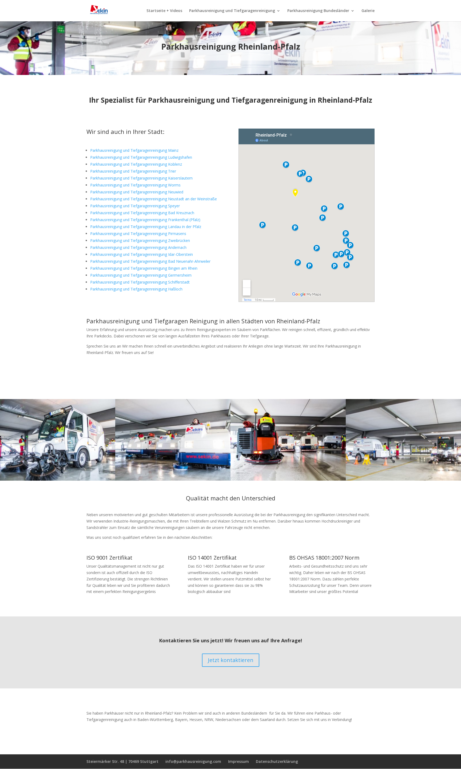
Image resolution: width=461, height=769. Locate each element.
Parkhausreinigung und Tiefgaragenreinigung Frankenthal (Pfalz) (145, 219)
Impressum (238, 761)
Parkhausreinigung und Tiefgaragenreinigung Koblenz (136, 164)
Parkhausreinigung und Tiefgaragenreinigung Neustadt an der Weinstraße (153, 198)
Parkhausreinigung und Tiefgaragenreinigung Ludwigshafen (141, 157)
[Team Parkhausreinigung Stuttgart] (288, 479)
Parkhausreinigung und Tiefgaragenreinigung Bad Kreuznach (142, 212)
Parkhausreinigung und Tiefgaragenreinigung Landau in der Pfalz (145, 226)
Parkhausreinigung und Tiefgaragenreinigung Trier (133, 171)
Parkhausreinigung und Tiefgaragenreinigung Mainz (134, 150)
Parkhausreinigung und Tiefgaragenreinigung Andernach (138, 247)
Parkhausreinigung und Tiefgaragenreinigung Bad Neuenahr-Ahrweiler (150, 261)
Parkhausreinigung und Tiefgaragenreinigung (232, 11)
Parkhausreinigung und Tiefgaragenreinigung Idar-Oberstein (141, 254)
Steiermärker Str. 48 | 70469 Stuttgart (122, 761)
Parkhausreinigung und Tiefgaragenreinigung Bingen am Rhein (143, 268)
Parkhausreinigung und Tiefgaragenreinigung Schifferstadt (140, 282)
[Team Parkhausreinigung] (172, 479)
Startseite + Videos (164, 11)
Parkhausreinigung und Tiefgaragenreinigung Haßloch (136, 289)
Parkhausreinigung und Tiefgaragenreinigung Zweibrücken (140, 240)
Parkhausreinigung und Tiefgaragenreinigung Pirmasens (138, 233)
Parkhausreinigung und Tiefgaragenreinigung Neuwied (136, 191)
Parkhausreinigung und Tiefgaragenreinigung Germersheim (141, 275)
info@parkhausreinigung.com (193, 761)
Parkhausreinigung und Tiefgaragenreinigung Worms (135, 185)
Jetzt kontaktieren (230, 660)
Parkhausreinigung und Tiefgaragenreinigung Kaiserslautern (141, 178)
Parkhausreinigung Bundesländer (318, 11)
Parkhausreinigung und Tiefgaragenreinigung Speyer (135, 205)
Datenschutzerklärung (277, 761)
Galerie (368, 11)
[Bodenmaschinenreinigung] (57, 479)
